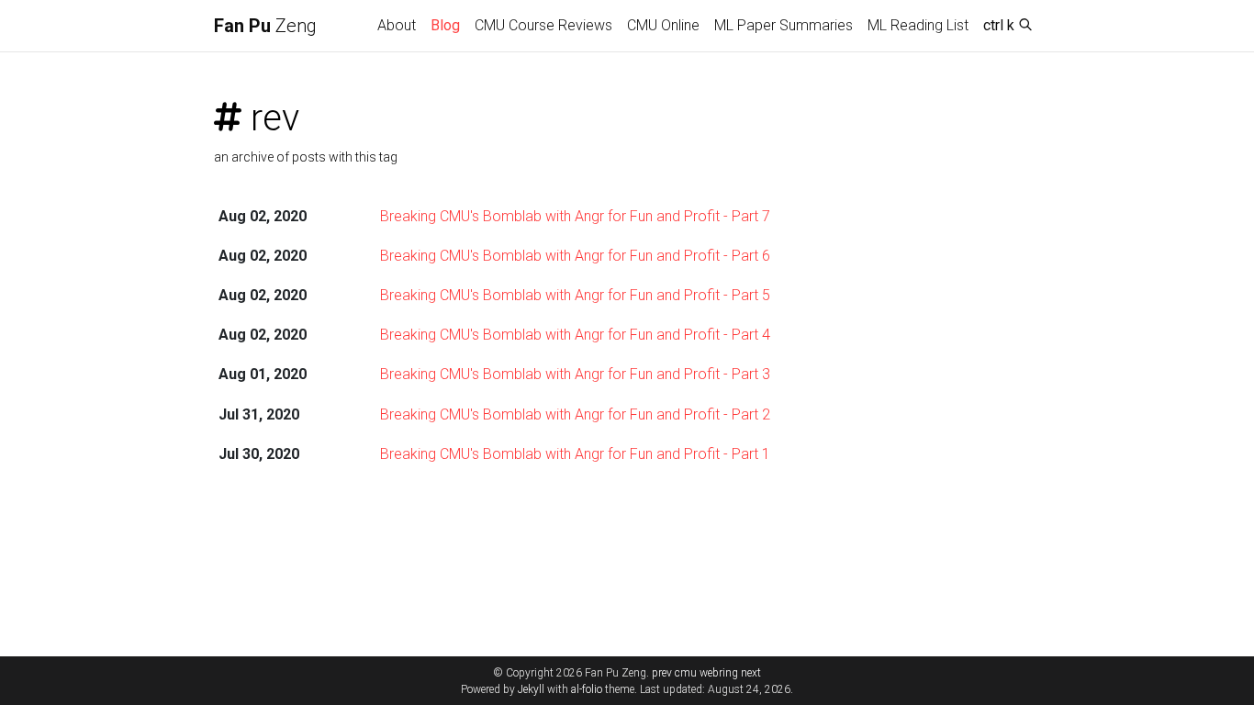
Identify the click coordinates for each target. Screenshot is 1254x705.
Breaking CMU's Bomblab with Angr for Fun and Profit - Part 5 (575, 295)
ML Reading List (918, 25)
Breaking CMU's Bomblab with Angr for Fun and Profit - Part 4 (575, 334)
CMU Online (663, 25)
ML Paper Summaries (783, 25)
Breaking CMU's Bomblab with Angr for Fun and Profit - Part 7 (575, 216)
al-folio (586, 689)
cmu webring (706, 672)
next (751, 672)
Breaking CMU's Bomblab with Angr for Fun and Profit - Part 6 (575, 255)
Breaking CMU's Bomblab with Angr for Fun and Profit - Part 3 (575, 374)
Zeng (265, 26)
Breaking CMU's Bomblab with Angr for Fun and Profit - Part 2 (575, 414)
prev (662, 672)
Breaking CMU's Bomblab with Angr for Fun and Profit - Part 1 (575, 454)
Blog (445, 25)
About (396, 25)
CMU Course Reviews (543, 25)
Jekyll (531, 689)
